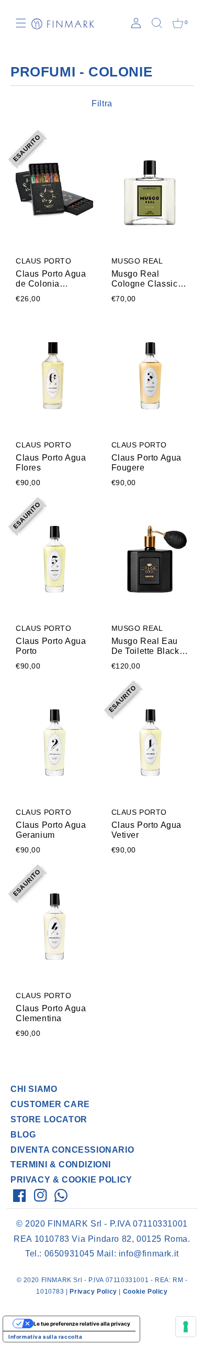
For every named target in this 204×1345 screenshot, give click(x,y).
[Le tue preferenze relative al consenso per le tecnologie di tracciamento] (186, 1327)
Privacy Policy (93, 1291)
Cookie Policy (145, 1291)
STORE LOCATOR (48, 1119)
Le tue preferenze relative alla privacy (81, 1323)
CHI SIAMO (33, 1089)
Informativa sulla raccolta (45, 1336)
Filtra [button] (102, 103)
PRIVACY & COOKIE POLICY (71, 1179)
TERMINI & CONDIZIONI (60, 1164)
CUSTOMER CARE (50, 1104)
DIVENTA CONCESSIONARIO (72, 1149)
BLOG (23, 1134)
